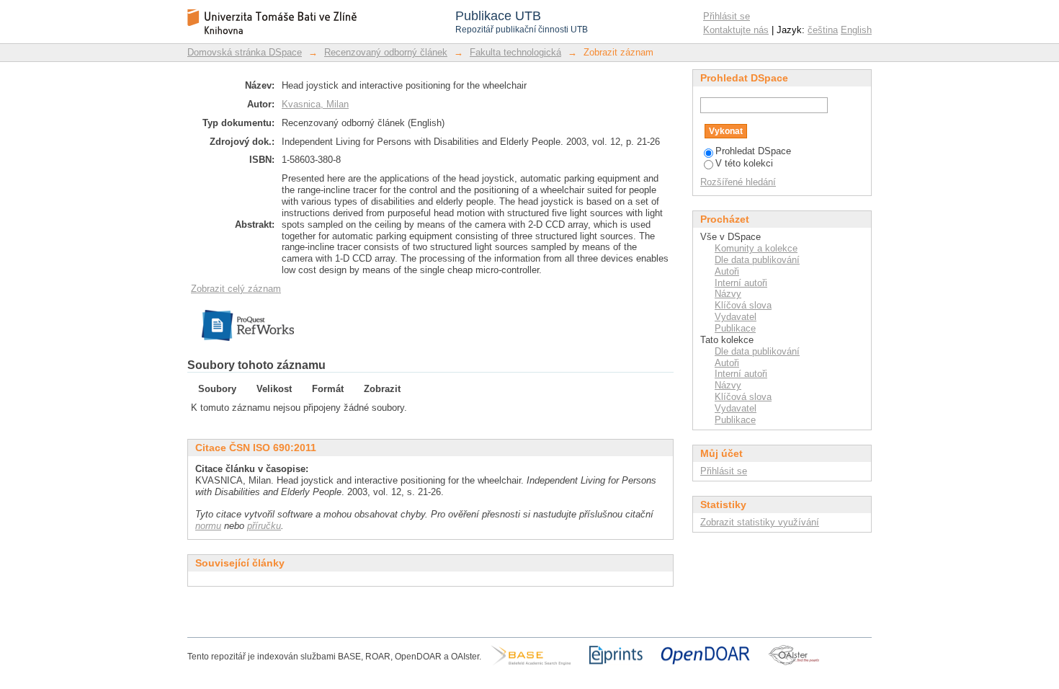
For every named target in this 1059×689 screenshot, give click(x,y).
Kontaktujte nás (736, 30)
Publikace (735, 328)
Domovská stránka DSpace (244, 52)
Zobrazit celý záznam (236, 288)
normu (208, 525)
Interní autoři (741, 282)
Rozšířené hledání (738, 182)
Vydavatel (735, 316)
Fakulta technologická (515, 52)
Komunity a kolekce (756, 248)
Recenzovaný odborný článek (385, 52)
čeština (823, 30)
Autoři (727, 271)
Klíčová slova (743, 305)
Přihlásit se (726, 16)
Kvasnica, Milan (315, 104)
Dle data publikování (757, 259)
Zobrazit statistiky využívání (759, 522)
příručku (264, 525)
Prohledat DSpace (753, 151)
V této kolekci (744, 163)
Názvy (728, 293)
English (856, 30)
